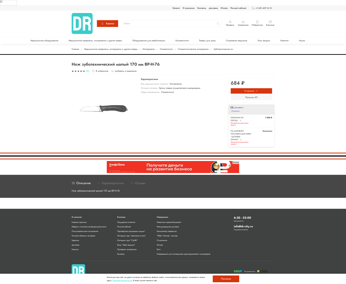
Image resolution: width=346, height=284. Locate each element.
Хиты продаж (264, 40)
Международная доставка (168, 226)
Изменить (235, 111)
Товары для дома (207, 40)
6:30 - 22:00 (242, 218)
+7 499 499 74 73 (263, 8)
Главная (75, 49)
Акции (302, 40)
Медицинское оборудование (44, 40)
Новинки (284, 40)
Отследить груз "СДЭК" (127, 240)
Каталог (176, 8)
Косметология (182, 40)
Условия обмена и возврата (83, 235)
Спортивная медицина (236, 40)
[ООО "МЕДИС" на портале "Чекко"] (8, 2)
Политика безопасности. (122, 281)
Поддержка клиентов (126, 222)
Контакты (201, 8)
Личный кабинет (238, 8)
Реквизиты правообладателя (169, 222)
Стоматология (166, 49)
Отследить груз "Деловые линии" (131, 235)
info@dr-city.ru (243, 226)
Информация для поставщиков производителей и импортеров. (184, 254)
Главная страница (79, 222)
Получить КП (251, 97)
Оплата (224, 8)
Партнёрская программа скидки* (131, 231)
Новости (75, 249)
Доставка (213, 8)
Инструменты (149, 49)
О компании (189, 8)
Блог (159, 249)
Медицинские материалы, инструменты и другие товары (95, 40)
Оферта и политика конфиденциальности (89, 226)
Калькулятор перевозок (167, 231)
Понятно (226, 279)
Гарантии (75, 240)
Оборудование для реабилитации (148, 40)
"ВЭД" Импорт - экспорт (167, 235)
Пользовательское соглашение (85, 231)
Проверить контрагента (127, 249)
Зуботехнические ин (223, 49)
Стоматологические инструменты (193, 49)
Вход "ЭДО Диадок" (126, 245)
